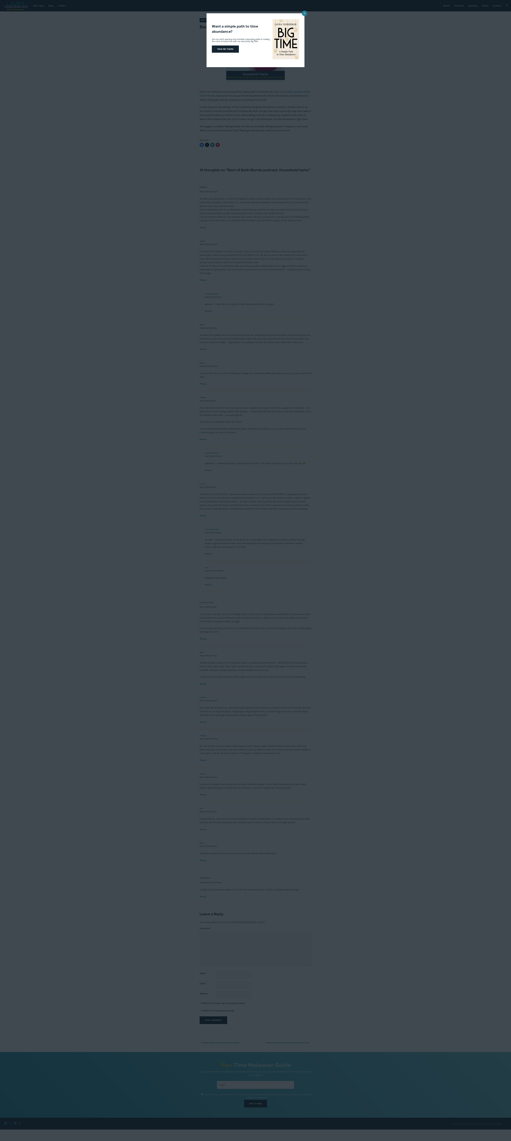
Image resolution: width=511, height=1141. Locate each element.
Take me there (225, 49)
